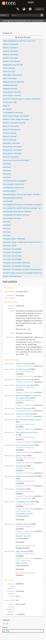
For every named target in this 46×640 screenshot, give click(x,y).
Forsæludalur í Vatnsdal (24, 502)
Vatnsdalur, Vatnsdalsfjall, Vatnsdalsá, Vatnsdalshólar (22, 269)
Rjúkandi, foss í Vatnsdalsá (25, 379)
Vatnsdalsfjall (8, 201)
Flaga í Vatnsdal (21, 551)
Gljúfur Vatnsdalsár (10, 78)
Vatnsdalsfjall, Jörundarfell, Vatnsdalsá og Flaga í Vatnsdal (23, 208)
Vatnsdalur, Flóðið (9, 245)
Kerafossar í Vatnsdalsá (24, 414)
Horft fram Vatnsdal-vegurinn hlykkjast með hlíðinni (22, 99)
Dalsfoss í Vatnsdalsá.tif (11, 61)
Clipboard (18, 9)
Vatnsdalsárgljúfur (9, 191)
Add (6, 624)
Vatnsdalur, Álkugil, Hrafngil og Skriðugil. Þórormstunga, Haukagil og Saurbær (23, 242)
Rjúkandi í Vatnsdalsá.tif (11, 129)
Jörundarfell (7, 109)
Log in (39, 9)
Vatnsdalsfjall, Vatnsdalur (12, 218)
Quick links (30, 9)
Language (24, 9)
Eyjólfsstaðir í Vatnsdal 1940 (13, 65)
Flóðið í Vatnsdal (9, 68)
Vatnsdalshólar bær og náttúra (27, 432)
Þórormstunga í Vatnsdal (25, 445)
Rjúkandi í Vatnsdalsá (10, 126)
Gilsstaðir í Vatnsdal (23, 524)
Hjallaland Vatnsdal (10, 85)
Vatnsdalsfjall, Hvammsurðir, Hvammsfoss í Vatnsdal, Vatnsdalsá (23, 205)
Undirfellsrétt (20, 489)
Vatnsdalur (7, 222)
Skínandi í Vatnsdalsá (10, 157)
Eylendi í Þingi (21, 455)
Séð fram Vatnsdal (9, 133)
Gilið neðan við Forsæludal (12, 75)
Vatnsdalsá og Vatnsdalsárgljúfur (15, 181)
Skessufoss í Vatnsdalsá (11, 143)
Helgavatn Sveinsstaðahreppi (13, 82)
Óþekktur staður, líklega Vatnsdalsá (16, 119)
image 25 (6, 106)
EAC (7, 631)
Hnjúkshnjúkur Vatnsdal (12, 92)
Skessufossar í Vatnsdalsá (12, 146)
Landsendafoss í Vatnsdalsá (13, 112)
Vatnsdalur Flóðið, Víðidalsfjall (14, 239)
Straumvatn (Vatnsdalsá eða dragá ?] (16, 160)
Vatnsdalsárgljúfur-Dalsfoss (13, 198)
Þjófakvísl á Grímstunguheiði (26, 476)
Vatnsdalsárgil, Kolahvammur (13, 184)
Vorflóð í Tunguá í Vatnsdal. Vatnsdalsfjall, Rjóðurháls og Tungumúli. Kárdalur (23, 273)
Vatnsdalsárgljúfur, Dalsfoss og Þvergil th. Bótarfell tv (22, 194)
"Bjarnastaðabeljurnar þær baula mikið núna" (19, 41)
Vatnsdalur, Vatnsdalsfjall (12, 249)
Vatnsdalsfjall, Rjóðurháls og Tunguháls (17, 211)
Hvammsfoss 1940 (9, 102)
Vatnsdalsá (7, 164)
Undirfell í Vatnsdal (22, 369)
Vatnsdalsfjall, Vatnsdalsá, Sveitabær (16, 215)
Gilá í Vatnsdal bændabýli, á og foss (28, 419)
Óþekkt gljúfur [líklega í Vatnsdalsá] (15, 116)
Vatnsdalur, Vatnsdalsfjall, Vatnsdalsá (16, 263)
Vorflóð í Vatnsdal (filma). (12, 276)
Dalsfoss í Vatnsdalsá (10, 44)
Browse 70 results (24, 37)
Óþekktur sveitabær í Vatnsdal (14, 123)
